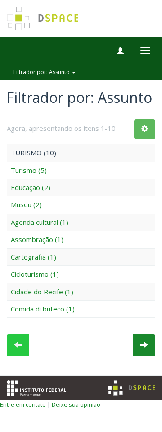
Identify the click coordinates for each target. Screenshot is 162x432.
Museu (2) (26, 204)
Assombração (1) (37, 239)
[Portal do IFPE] (36, 386)
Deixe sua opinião (76, 404)
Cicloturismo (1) (35, 274)
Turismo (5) (29, 170)
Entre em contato (23, 404)
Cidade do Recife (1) (42, 291)
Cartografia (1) (33, 256)
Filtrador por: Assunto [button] (42, 72)
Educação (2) (30, 187)
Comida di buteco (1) (43, 308)
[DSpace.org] (131, 388)
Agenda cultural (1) (39, 222)
